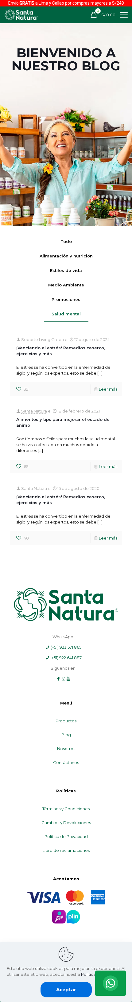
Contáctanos (66, 762)
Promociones (66, 299)
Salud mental (66, 313)
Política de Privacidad (66, 836)
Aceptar (66, 989)
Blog (66, 734)
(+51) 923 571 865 (65, 647)
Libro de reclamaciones (66, 850)
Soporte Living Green (42, 339)
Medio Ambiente (66, 284)
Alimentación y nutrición (66, 255)
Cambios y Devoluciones (66, 822)
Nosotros (66, 748)
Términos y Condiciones (66, 808)
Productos (66, 720)
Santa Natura (34, 411)
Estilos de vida (66, 270)
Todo (66, 241)
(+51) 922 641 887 (65, 657)
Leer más (108, 389)
